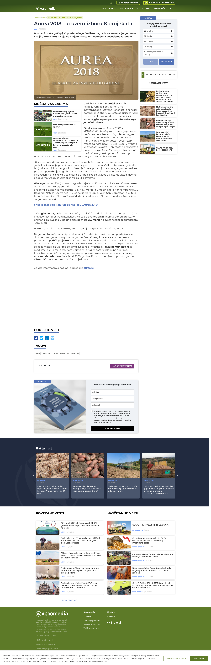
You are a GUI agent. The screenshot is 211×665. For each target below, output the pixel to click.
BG (143, 74)
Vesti (148, 8)
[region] (105, 657)
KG (170, 74)
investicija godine (50, 354)
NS (147, 74)
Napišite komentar (122, 366)
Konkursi (64, 354)
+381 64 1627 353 (49, 644)
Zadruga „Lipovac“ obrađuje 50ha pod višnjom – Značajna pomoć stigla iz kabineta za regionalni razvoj (65, 143)
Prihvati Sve (199, 658)
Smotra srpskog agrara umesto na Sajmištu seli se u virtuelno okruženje (65, 114)
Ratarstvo (41, 480)
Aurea (37, 354)
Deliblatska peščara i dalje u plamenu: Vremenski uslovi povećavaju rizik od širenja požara (80, 570)
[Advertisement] (86, 298)
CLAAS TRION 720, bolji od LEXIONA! (150, 525)
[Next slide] (178, 476)
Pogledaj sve (69, 600)
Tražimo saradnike (92, 628)
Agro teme (107, 8)
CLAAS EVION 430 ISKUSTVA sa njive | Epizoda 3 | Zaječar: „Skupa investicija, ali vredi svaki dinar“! (152, 585)
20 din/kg (148, 31)
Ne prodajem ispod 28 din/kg (154, 53)
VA (166, 74)
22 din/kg (148, 36)
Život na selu (124, 8)
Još (169, 8)
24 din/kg (148, 41)
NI (151, 74)
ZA (174, 74)
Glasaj (150, 62)
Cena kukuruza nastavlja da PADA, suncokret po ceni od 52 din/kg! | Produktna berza (149, 540)
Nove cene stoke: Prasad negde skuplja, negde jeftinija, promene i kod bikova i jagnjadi (152, 570)
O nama (87, 617)
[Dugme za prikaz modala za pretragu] (111, 3)
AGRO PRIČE (159, 8)
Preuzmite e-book (112, 428)
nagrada (75, 354)
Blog (138, 8)
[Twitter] (41, 338)
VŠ (163, 74)
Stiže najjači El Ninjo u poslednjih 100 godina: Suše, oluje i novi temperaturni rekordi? (80, 525)
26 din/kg (148, 46)
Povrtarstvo (78, 480)
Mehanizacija (137, 530)
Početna (37, 18)
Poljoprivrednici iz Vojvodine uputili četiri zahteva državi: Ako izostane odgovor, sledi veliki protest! (81, 540)
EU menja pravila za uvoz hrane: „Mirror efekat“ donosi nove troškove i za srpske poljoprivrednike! (81, 555)
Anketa (148, 18)
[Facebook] (36, 338)
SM (154, 74)
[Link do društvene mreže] (108, 622)
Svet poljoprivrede (128, 3)
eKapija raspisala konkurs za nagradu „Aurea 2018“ (66, 205)
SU (159, 74)
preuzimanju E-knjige (116, 418)
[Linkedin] (47, 338)
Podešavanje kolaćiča (176, 658)
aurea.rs (89, 268)
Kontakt (111, 617)
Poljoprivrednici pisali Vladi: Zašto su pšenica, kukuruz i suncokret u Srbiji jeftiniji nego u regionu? (79, 585)
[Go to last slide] (33, 476)
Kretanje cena (138, 547)
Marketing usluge (92, 624)
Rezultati (166, 62)
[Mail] (52, 338)
